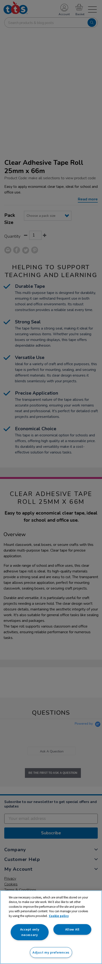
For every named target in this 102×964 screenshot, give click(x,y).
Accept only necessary (29, 932)
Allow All (72, 929)
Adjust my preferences (51, 952)
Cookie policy (59, 916)
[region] (51, 927)
